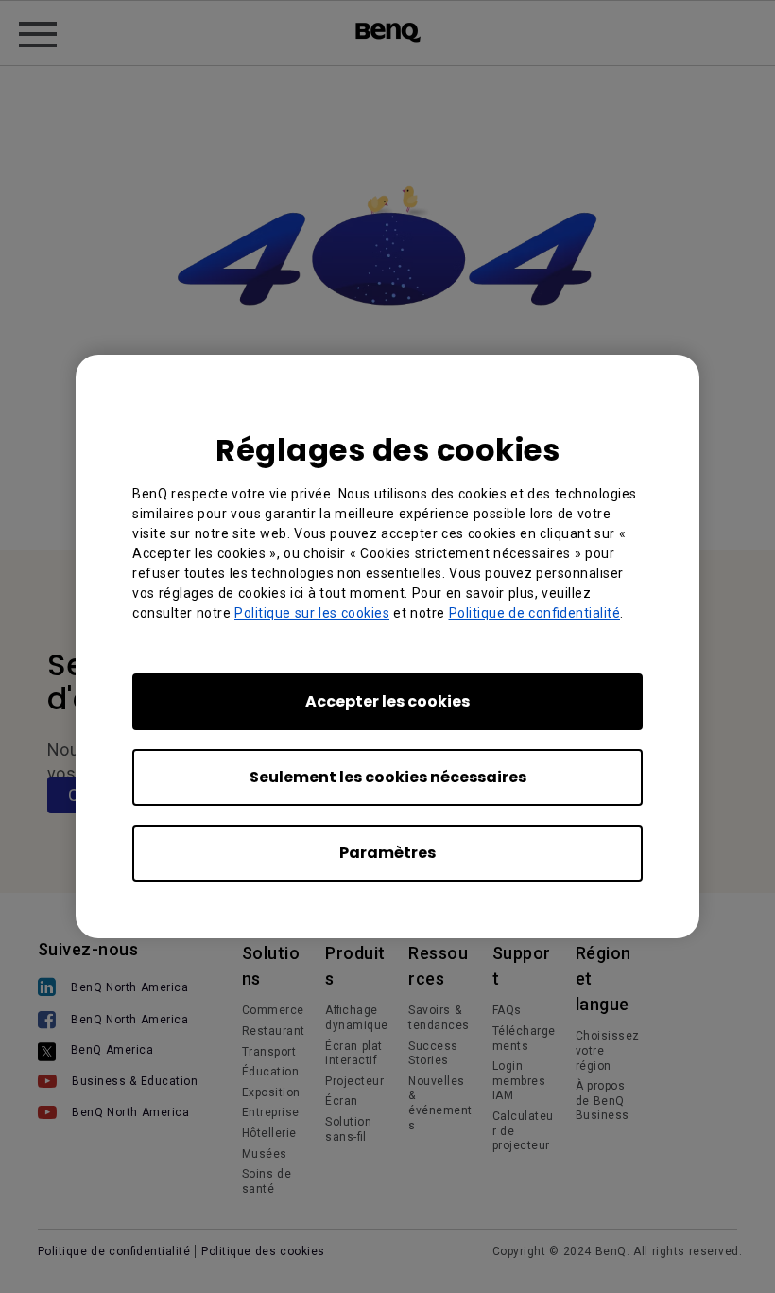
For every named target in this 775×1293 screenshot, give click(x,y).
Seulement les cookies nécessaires (388, 777)
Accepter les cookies (387, 701)
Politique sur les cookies (311, 612)
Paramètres (387, 853)
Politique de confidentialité (535, 612)
